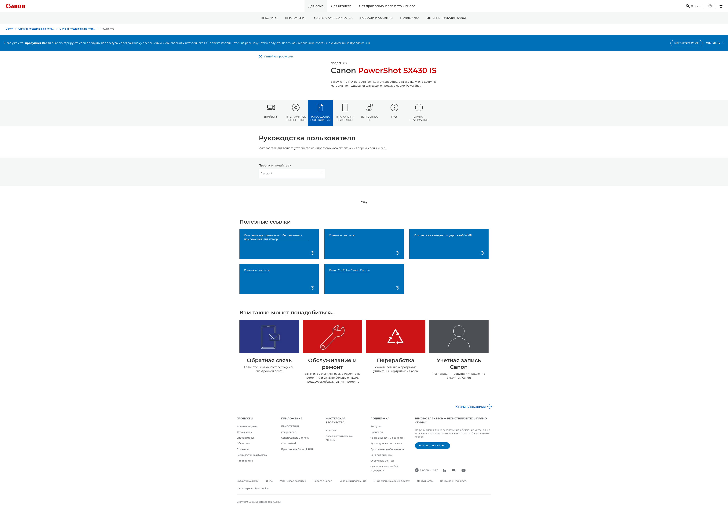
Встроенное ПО (369, 118)
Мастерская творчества (333, 18)
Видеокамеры (245, 437)
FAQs (394, 116)
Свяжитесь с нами (247, 481)
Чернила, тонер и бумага (252, 455)
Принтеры (243, 449)
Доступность (425, 481)
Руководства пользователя (320, 118)
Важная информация (419, 118)
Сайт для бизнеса (381, 455)
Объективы (243, 443)
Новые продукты (247, 426)
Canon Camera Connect (295, 437)
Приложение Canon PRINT (297, 449)
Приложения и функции (345, 118)
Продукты (269, 18)
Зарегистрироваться (686, 43)
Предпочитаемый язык (275, 165)
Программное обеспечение (296, 118)
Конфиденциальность (453, 481)
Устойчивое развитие (293, 481)
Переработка (245, 460)
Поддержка (409, 18)
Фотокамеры (244, 432)
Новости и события (376, 18)
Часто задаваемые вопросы (387, 437)
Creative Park (289, 443)
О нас (269, 481)
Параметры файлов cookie (252, 488)
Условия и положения (353, 481)
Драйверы (271, 116)
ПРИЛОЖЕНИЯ (295, 18)
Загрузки (375, 426)
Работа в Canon (323, 481)
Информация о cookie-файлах (392, 481)
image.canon (288, 432)
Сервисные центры (382, 460)
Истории (331, 430)
